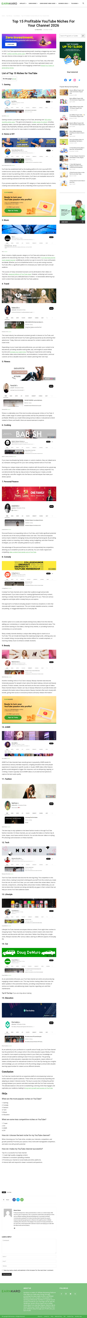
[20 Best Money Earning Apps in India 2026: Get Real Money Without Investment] (64, 150)
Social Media (17, 16)
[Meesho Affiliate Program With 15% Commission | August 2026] (64, 125)
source (7, 116)
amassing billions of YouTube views (19, 274)
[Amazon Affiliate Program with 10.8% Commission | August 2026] (64, 92)
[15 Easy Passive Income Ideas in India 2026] (64, 183)
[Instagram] (66, 1294)
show (14, 79)
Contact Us (46, 1316)
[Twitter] (18, 1199)
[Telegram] (70, 1294)
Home (3, 16)
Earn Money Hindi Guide (47, 3)
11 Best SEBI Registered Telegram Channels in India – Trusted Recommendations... (76, 166)
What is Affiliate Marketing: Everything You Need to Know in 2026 (76, 133)
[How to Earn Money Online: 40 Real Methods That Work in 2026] (64, 142)
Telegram (74, 3)
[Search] (83, 35)
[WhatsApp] (22, 1199)
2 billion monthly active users (16, 54)
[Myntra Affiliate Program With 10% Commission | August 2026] (64, 101)
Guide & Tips (70, 1316)
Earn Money (33, 3)
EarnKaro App (78, 1316)
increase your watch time (18, 352)
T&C (65, 1316)
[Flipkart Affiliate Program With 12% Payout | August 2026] (64, 109)
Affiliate (22, 3)
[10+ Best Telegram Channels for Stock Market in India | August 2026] (64, 158)
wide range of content (40, 122)
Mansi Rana (39, 29)
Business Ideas (63, 3)
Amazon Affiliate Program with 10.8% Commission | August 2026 (76, 92)
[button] (83, 3)
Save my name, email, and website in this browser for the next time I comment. (28, 1270)
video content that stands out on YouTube (22, 552)
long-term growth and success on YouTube (39, 1088)
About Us (40, 1316)
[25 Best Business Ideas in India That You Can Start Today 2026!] (64, 175)
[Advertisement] (43, 11)
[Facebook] (14, 1199)
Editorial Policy (58, 1316)
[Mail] (15, 1228)
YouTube (9, 1192)
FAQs (52, 1316)
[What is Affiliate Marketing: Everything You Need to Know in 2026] (64, 134)
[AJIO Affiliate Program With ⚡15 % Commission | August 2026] (64, 117)
